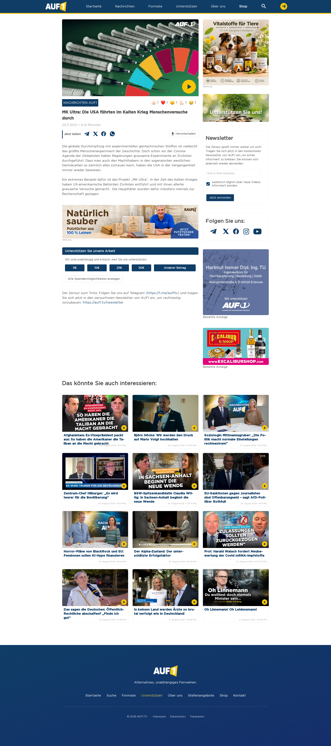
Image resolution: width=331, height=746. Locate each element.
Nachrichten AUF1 (80, 102)
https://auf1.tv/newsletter (103, 302)
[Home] (56, 6)
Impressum (159, 716)
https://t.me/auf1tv (162, 293)
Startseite (93, 695)
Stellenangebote (201, 695)
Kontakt (239, 695)
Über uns (175, 695)
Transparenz (197, 716)
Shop (243, 6)
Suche (111, 695)
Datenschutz (177, 716)
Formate (129, 695)
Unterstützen (151, 695)
